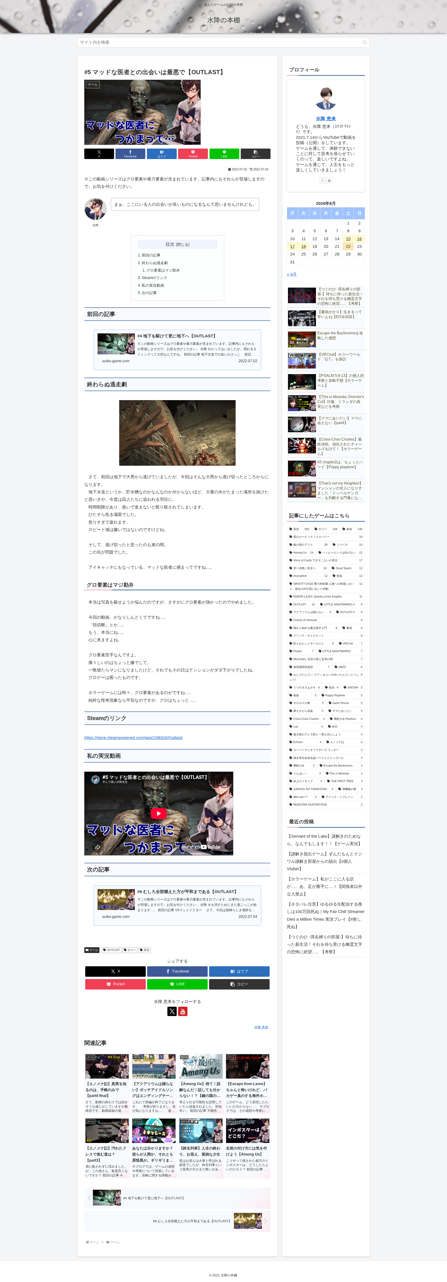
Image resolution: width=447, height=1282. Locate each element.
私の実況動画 (153, 285)
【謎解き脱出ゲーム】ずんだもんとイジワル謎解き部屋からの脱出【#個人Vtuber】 (324, 861)
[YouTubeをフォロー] (182, 1011)
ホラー (132, 950)
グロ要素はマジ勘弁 (163, 270)
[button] (365, 42)
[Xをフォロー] (172, 1011)
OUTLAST (113, 950)
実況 (146, 950)
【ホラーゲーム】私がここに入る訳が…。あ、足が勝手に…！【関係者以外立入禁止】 (324, 887)
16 (359, 238)
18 (303, 246)
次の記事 (149, 293)
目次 (170, 244)
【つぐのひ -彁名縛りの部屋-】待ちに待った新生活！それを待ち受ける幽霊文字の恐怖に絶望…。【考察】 (324, 944)
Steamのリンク (154, 278)
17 (292, 246)
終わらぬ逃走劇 (155, 263)
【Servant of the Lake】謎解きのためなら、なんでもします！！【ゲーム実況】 (324, 840)
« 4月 (292, 274)
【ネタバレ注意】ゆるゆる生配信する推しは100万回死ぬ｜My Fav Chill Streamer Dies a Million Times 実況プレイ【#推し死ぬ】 (326, 915)
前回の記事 (151, 255)
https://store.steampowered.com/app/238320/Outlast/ (133, 737)
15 (348, 238)
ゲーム (94, 950)
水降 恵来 (326, 118)
